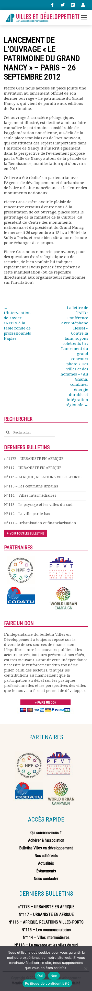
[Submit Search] (8, 432)
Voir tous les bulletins (27, 533)
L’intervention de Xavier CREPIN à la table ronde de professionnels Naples (17, 323)
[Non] (85, 968)
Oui (40, 976)
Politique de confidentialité (47, 983)
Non (54, 976)
